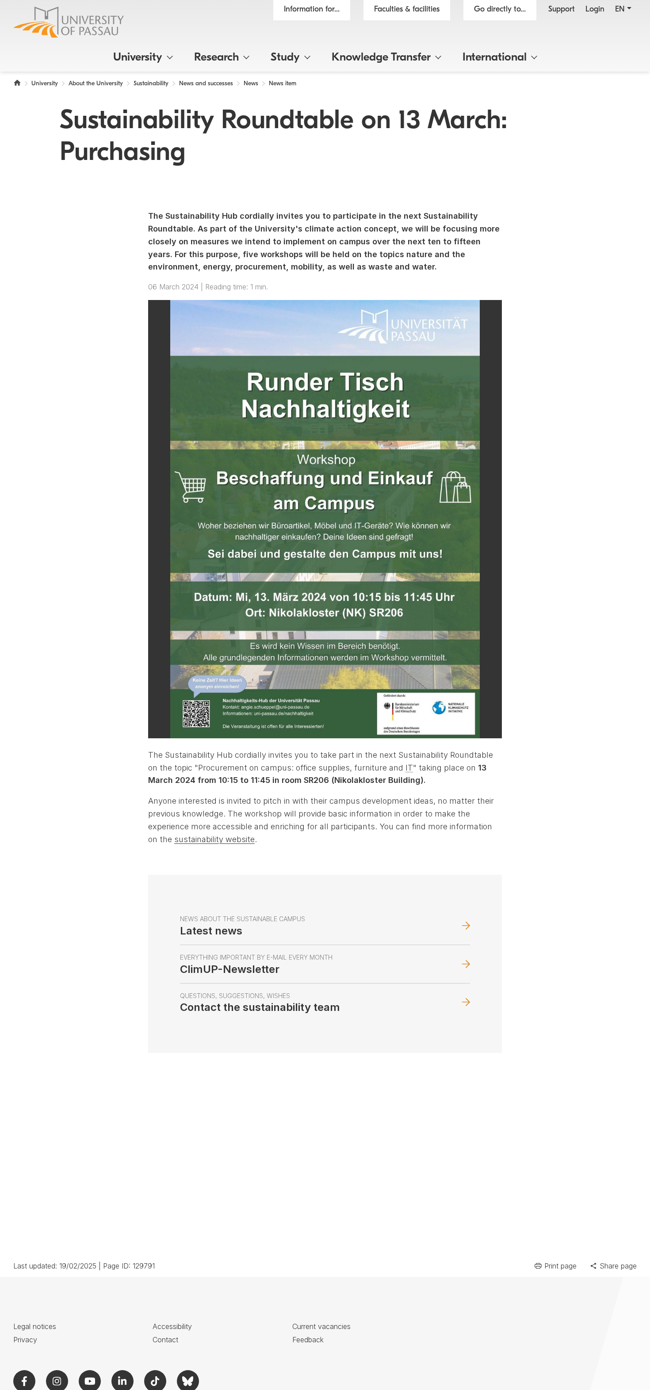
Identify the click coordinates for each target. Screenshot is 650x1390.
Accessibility (172, 1326)
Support (561, 10)
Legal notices (34, 1326)
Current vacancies (321, 1326)
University (137, 58)
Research (216, 58)
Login (594, 10)
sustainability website (214, 839)
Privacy (25, 1339)
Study (285, 58)
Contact (165, 1339)
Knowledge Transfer (381, 58)
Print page (560, 1265)
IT (409, 767)
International (495, 58)
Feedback (308, 1339)
